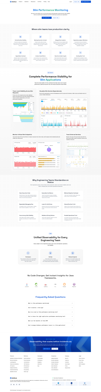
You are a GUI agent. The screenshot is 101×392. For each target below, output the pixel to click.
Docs (49, 1)
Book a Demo (54, 348)
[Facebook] (17, 384)
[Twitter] (11, 384)
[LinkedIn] (14, 384)
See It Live (46, 348)
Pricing (45, 1)
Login (70, 1)
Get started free (85, 1)
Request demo (76, 1)
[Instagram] (19, 384)
